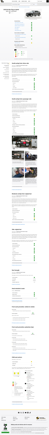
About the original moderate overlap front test (19, 224)
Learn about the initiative (5, 432)
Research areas (24, 1)
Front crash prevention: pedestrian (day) (20, 37)
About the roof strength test (16, 284)
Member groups (15, 418)
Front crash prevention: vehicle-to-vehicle (20, 34)
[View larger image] (18, 156)
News (19, 1)
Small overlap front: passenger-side (19, 24)
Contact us (26, 418)
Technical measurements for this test (17, 91)
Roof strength (7, 71)
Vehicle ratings (14, 1)
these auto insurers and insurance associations (26, 431)
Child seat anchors (6, 78)
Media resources (27, 417)
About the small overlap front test (17, 189)
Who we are (14, 417)
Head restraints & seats (18, 30)
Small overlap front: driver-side (19, 22)
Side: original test (17, 27)
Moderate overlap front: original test (19, 25)
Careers (14, 420)
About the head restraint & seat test (17, 300)
